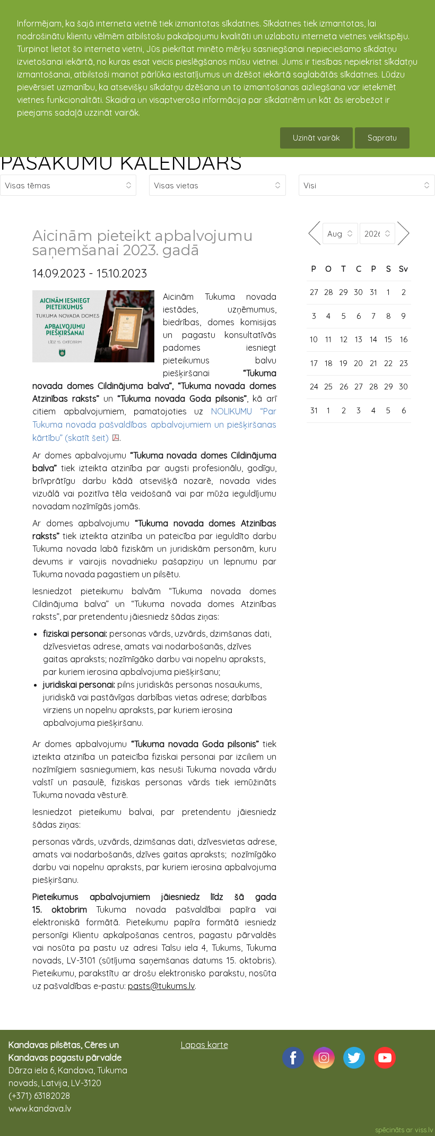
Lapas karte (204, 1044)
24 (314, 386)
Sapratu (382, 138)
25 (328, 386)
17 (314, 363)
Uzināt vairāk (316, 138)
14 (373, 339)
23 (403, 363)
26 (344, 386)
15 (388, 339)
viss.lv (424, 1129)
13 (358, 339)
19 (343, 363)
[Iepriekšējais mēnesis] (315, 233)
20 (358, 363)
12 (343, 339)
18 (329, 363)
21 (373, 363)
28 (328, 292)
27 (314, 292)
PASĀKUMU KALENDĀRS (121, 162)
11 (328, 339)
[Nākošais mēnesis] (403, 233)
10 (314, 339)
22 (388, 363)
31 (373, 292)
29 (343, 292)
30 (358, 292)
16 (403, 339)
